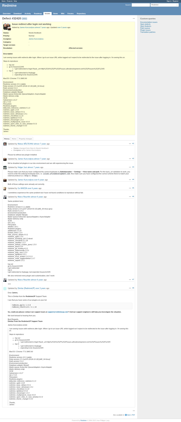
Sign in (169, 1)
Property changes (25, 139)
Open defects (145, 24)
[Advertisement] (151, 77)
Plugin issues (145, 30)
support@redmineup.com (58, 312)
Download (17, 14)
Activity (28, 14)
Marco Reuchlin (24, 197)
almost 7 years (40, 27)
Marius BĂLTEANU (25, 144)
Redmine (83, 420)
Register (175, 1)
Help (15, 1)
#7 (133, 279)
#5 (133, 188)
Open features (145, 26)
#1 (133, 143)
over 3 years (62, 27)
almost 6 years (37, 197)
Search (128, 5)
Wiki (62, 14)
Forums (70, 14)
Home (4, 1)
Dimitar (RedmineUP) (26, 288)
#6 (133, 196)
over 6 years (39, 180)
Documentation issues (148, 22)
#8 (133, 288)
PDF (133, 415)
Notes (14, 139)
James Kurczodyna (27, 27)
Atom (129, 415)
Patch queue (145, 28)
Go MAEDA (22, 188)
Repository (81, 14)
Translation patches (147, 32)
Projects (10, 1)
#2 (133, 158)
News (55, 14)
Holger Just (22, 167)
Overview (6, 14)
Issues (47, 14)
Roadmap (38, 14)
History (6, 139)
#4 (133, 179)
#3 (133, 167)
